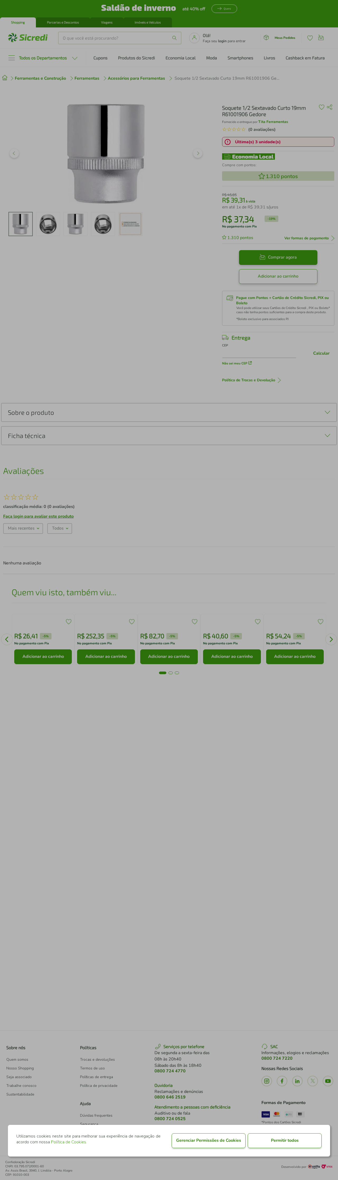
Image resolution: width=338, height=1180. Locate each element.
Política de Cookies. (69, 1142)
